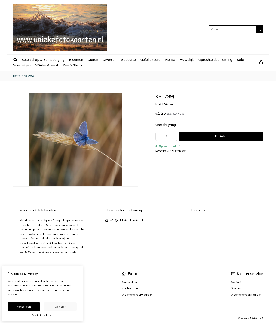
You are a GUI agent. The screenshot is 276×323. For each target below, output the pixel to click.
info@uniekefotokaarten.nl (126, 220)
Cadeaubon (129, 282)
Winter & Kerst (46, 65)
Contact (236, 282)
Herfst (170, 59)
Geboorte (128, 59)
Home (17, 75)
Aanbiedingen (130, 288)
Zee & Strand (73, 65)
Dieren (93, 59)
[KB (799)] (75, 185)
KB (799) (29, 75)
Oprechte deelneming (215, 59)
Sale (240, 59)
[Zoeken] (259, 29)
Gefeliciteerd (150, 59)
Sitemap (236, 288)
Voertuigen (22, 65)
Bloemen (76, 59)
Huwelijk (187, 59)
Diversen (109, 59)
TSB (261, 317)
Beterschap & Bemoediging (43, 59)
